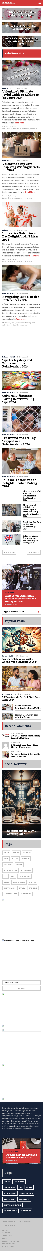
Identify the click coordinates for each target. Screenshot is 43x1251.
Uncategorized (30, 323)
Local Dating (24, 876)
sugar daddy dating (12, 1205)
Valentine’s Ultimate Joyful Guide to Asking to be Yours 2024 (20, 95)
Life (3, 323)
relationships (15, 129)
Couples (7, 323)
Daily (6, 859)
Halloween (26, 870)
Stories (32, 882)
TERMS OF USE (7, 1236)
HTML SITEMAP (8, 1247)
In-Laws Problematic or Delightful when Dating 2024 (19, 483)
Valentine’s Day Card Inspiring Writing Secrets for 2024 (21, 167)
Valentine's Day (25, 129)
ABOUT (5, 1230)
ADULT (6, 853)
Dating (4, 198)
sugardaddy (24, 1199)
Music (6, 882)
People (29, 1187)
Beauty (16, 853)
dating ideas (6, 129)
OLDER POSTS (33, 552)
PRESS (4, 1238)
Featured (8, 864)
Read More (19, 123)
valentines (33, 129)
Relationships (6, 259)
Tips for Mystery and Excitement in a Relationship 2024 (17, 363)
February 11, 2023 (8, 88)
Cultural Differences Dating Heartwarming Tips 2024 (18, 399)
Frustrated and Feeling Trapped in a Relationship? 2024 (19, 441)
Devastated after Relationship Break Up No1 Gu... (25, 737)
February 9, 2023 (8, 294)
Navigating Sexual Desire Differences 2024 (20, 298)
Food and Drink (10, 870)
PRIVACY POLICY (8, 1244)
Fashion (25, 859)
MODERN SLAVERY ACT (11, 1241)
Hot (5, 876)
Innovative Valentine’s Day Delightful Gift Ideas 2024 (20, 237)
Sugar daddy (9, 888)
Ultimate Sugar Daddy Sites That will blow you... (24, 746)
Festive (19, 864)
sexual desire (24, 325)
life (20, 1187)
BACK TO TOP (10, 1225)
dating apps (19, 1181)
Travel (22, 888)
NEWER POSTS (9, 552)
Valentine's (6, 126)
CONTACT (6, 1233)
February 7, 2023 (8, 477)
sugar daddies (26, 1193)
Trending (13, 126)
